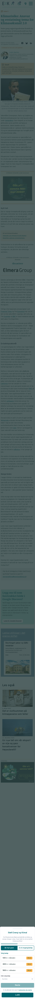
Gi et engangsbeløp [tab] (26, 948)
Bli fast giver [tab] (9, 948)
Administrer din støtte (25, 990)
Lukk (17, 995)
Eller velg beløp (5, 976)
